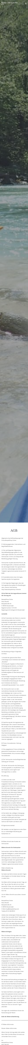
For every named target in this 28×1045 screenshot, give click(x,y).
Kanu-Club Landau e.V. (9, 3)
